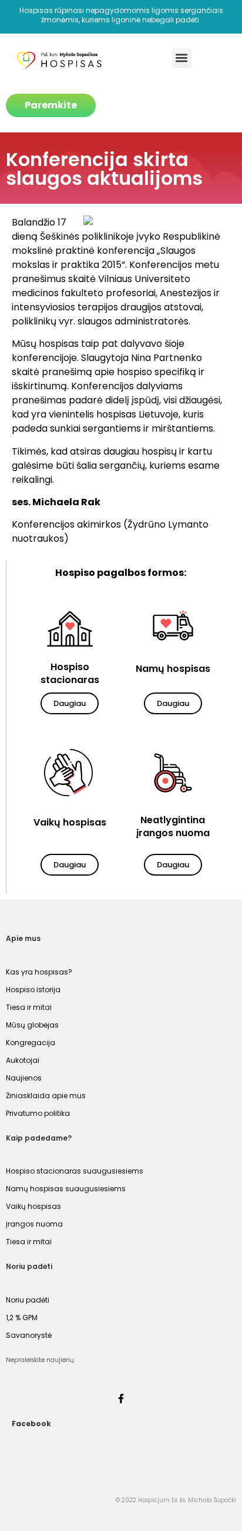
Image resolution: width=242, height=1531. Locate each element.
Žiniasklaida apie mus (46, 1096)
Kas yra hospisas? (39, 972)
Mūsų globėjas (32, 1025)
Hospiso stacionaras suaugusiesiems (74, 1171)
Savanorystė (29, 1335)
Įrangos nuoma (34, 1224)
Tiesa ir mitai (29, 1007)
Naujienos (24, 1078)
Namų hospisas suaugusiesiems (66, 1189)
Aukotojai (22, 1060)
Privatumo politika (38, 1113)
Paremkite (51, 105)
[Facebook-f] (121, 1398)
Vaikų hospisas (33, 1206)
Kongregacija (30, 1043)
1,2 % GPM (22, 1318)
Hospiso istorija (33, 990)
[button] (181, 58)
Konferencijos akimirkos (66, 524)
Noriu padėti (27, 1300)
